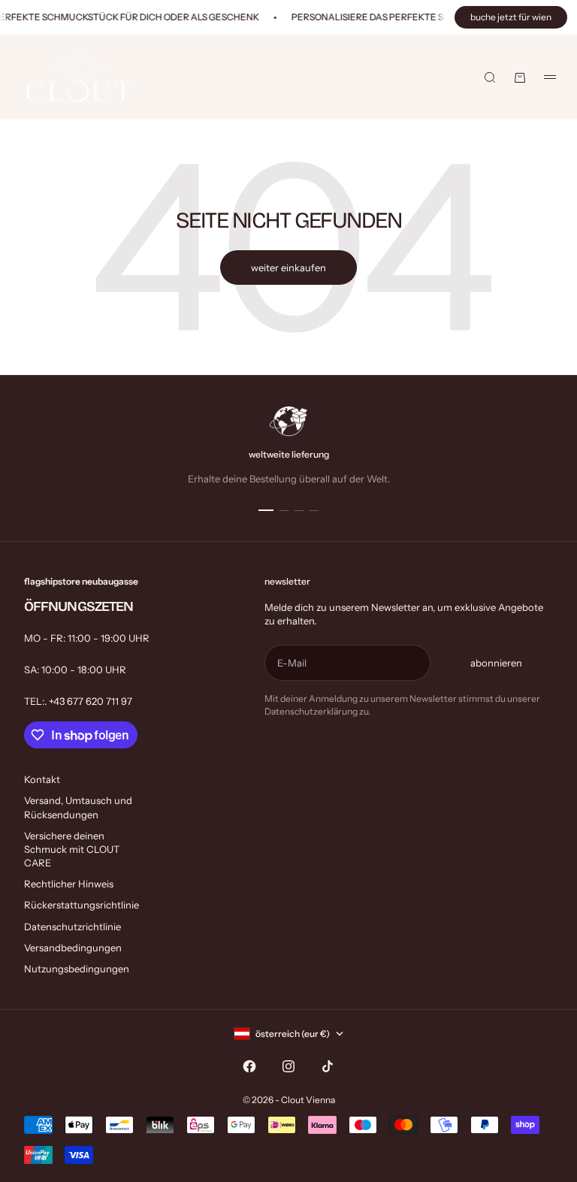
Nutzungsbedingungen (76, 969)
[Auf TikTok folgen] (327, 1066)
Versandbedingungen (73, 948)
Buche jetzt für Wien (510, 17)
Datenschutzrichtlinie (72, 927)
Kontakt (42, 779)
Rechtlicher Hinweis (68, 884)
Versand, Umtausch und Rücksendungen (78, 807)
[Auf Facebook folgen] (249, 1066)
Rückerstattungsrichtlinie (81, 905)
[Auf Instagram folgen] (288, 1066)
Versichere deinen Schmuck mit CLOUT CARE (71, 849)
